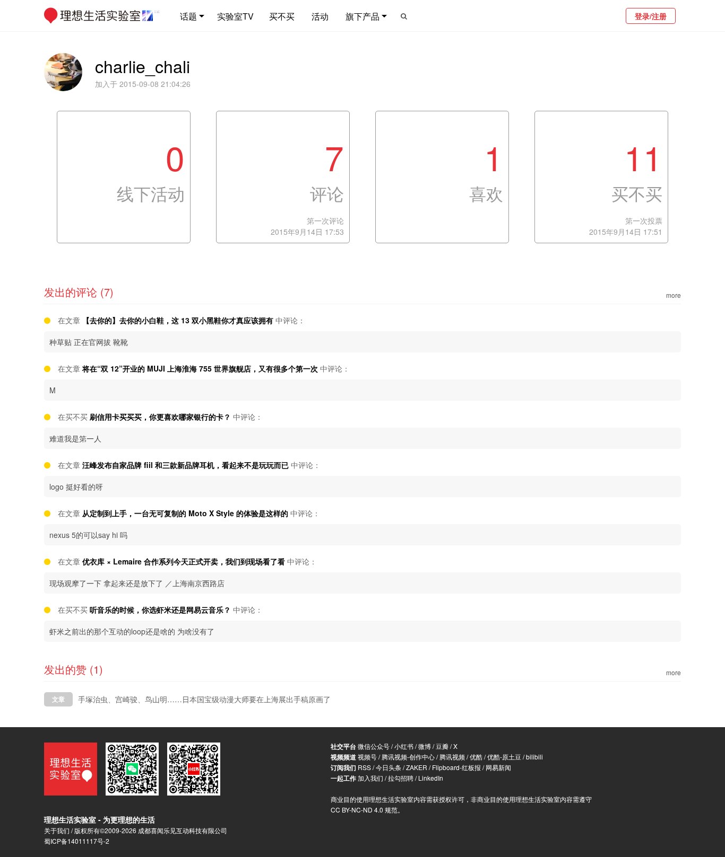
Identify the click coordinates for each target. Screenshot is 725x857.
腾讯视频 (452, 756)
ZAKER (416, 767)
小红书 (403, 745)
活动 (320, 16)
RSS (364, 767)
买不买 (282, 16)
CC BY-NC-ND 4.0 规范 (364, 809)
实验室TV (235, 16)
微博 (424, 745)
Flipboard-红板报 (456, 767)
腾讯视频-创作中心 (408, 756)
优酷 (476, 756)
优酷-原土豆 (504, 756)
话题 (188, 16)
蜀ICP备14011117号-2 (76, 840)
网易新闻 (498, 767)
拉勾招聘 (400, 777)
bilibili (534, 756)
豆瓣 (442, 745)
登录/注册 (651, 16)
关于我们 (57, 830)
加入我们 (370, 777)
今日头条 (388, 767)
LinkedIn (430, 777)
